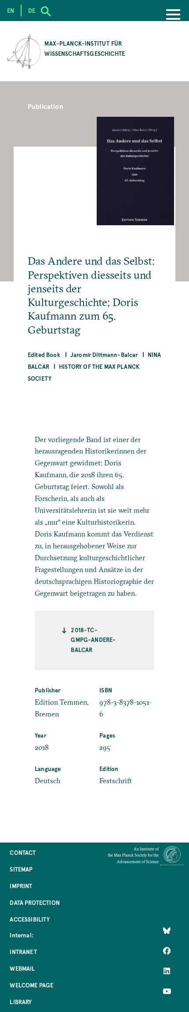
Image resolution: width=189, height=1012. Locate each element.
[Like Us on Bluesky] (167, 930)
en (10, 10)
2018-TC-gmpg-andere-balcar (93, 640)
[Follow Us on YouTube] (167, 991)
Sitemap (21, 869)
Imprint (21, 886)
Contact (23, 852)
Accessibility (30, 919)
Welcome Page (31, 985)
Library (21, 1002)
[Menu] (173, 15)
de (31, 10)
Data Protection (34, 902)
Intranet (23, 951)
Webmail (22, 968)
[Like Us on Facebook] (167, 950)
